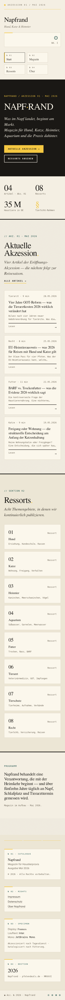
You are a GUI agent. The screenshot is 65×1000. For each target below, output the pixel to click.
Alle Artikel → (15, 281)
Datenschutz (15, 901)
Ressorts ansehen (20, 158)
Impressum (14, 896)
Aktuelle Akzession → (24, 149)
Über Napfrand (16, 906)
